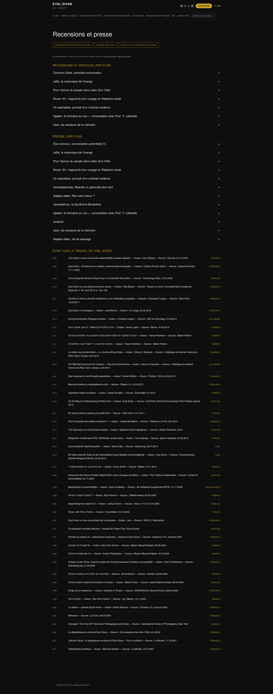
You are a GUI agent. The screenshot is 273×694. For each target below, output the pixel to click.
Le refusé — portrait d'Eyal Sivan (84, 607)
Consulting (183, 15)
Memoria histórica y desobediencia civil (88, 384)
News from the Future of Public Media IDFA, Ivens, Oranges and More (103, 475)
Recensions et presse (158, 15)
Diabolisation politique (79, 649)
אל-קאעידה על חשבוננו (79, 545)
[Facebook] (182, 6)
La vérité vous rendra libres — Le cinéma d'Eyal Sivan (95, 352)
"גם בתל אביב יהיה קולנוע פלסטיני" (85, 466)
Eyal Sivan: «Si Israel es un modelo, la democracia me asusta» (100, 266)
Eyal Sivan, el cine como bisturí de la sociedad (91, 520)
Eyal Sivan (62, 4)
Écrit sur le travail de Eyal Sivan (138, 45)
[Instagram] (185, 6)
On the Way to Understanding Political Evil (89, 401)
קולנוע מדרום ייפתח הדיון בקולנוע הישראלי (88, 573)
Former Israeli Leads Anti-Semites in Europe (90, 582)
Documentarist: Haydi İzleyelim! (84, 446)
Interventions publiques (117, 15)
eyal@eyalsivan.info (81, 684)
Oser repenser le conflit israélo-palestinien (89, 376)
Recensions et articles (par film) (72, 45)
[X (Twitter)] (189, 6)
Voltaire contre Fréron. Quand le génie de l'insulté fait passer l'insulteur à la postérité (110, 562)
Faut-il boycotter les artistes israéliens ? (88, 421)
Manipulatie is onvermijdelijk (82, 487)
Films (56, 15)
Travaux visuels (69, 15)
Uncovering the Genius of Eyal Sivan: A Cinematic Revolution (99, 278)
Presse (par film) (106, 45)
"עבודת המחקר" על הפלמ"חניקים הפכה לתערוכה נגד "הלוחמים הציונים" (102, 335)
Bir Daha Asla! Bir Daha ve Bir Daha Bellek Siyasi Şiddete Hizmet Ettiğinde (106, 454)
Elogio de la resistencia (80, 590)
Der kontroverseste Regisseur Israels (87, 318)
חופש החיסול (74, 598)
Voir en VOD (204, 6)
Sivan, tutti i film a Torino (80, 511)
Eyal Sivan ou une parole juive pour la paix (89, 286)
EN (219, 5)
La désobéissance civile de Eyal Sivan (87, 632)
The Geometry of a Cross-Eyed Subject (88, 429)
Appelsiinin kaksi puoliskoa (82, 392)
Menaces (72, 615)
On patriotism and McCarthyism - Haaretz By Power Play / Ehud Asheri (103, 528)
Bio (54, 8)
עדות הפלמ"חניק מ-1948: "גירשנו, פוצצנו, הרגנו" (91, 327)
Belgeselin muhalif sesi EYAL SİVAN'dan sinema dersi (95, 438)
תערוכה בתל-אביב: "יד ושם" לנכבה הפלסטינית (90, 343)
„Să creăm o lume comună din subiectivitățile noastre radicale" (99, 258)
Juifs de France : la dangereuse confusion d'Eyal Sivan (95, 640)
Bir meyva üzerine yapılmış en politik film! (89, 413)
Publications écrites (91, 15)
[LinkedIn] (192, 6)
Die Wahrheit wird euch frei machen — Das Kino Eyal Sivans (99, 364)
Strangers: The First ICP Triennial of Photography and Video (98, 623)
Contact (62, 8)
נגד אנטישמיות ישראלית (79, 553)
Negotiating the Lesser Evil (81, 503)
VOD (173, 15)
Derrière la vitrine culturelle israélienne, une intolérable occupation (101, 298)
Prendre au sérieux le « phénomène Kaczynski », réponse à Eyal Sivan (104, 536)
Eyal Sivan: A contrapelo (80, 310)
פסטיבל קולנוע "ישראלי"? (80, 495)
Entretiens (138, 15)
